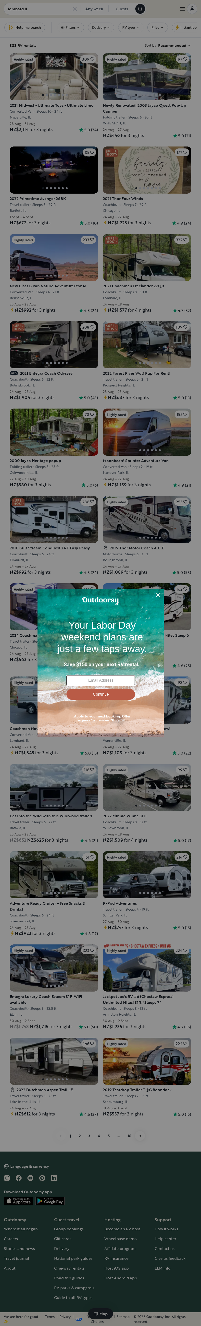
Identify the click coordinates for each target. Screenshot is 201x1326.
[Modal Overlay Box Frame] (101, 663)
